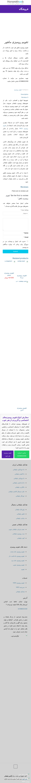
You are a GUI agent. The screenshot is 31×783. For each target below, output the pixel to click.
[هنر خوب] (15, 2)
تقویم (23, 569)
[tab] (15, 94)
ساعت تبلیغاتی (20, 518)
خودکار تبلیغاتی (20, 496)
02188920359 (22, 609)
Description (24, 94)
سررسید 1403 (20, 587)
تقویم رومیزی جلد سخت (17, 552)
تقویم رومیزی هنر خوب (7, 454)
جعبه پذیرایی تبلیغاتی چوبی (17, 529)
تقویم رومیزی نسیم (9, 274)
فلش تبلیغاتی (21, 514)
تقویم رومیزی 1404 (19, 583)
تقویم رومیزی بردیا (22, 276)
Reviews (24, 97)
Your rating (24, 210)
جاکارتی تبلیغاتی (20, 487)
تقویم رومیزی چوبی (19, 565)
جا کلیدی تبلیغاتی (20, 474)
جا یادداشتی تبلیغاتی (19, 483)
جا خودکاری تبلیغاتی (19, 469)
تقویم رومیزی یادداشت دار (17, 556)
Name (25, 233)
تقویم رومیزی (18, 90)
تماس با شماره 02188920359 (21, 454)
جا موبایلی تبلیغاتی (19, 478)
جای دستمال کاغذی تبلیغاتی (16, 491)
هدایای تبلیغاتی (20, 591)
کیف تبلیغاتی (21, 538)
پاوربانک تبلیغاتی (20, 509)
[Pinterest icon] (7, 772)
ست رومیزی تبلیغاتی (18, 534)
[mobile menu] (28, 2)
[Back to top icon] (15, 766)
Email (26, 237)
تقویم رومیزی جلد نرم (18, 560)
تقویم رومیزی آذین (22, 409)
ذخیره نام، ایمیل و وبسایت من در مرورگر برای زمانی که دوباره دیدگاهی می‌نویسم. (15, 244)
